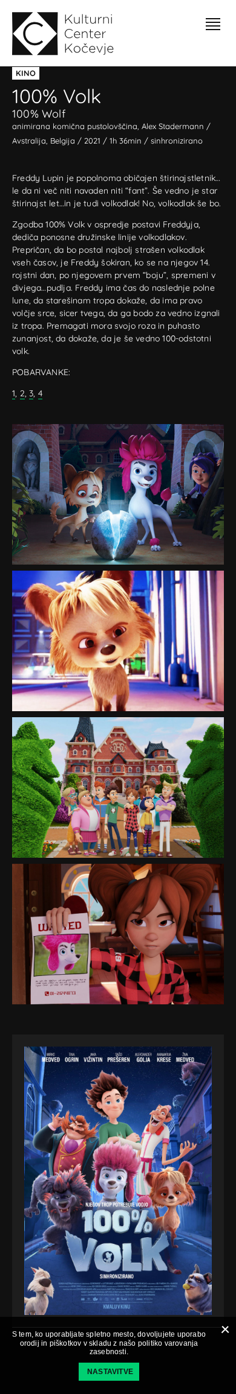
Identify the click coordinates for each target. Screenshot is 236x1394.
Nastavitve (110, 1371)
